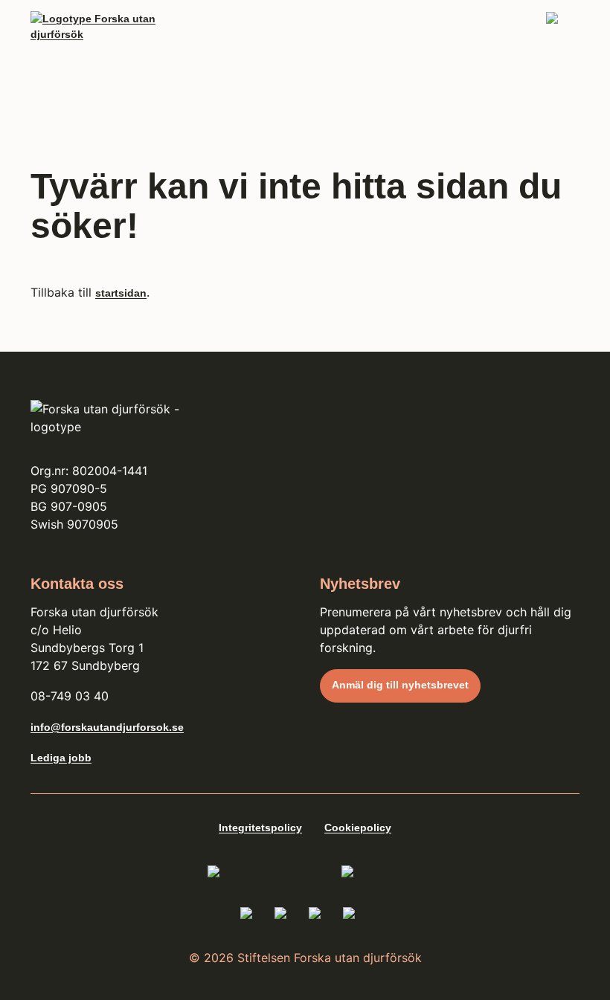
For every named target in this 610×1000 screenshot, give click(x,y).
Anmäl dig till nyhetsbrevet (400, 685)
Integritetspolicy (260, 827)
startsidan (121, 293)
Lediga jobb (61, 758)
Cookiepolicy (357, 827)
